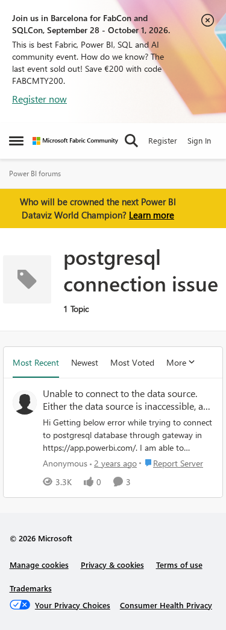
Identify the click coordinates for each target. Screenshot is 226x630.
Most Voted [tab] (132, 362)
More (176, 362)
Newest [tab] (84, 362)
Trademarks (31, 588)
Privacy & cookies (112, 564)
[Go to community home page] (75, 141)
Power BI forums (35, 173)
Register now (39, 98)
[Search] (131, 140)
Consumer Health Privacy (166, 605)
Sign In (199, 140)
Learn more (151, 215)
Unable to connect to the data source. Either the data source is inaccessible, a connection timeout (123, 400)
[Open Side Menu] (16, 141)
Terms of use (179, 564)
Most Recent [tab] (36, 362)
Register (162, 140)
